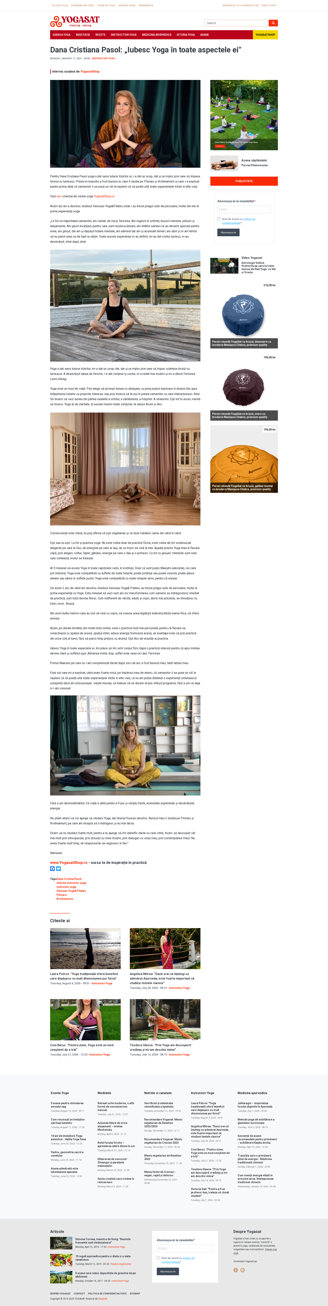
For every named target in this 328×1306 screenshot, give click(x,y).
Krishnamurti (65, 898)
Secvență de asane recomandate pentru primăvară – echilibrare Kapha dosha (257, 1139)
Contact (79, 1293)
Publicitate (269, 5)
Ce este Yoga (60, 5)
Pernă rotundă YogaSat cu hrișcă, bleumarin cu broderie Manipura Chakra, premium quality (241, 343)
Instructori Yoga (123, 34)
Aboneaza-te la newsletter (240, 5)
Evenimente (146, 5)
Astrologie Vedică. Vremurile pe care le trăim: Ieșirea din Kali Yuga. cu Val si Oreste (258, 267)
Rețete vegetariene (121, 1264)
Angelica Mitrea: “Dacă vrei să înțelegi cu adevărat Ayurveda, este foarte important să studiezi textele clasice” (162, 978)
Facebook (235, 1270)
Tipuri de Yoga (106, 5)
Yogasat (123, 21)
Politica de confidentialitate (107, 1293)
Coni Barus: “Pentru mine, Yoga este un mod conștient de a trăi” (210, 1153)
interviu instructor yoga (71, 882)
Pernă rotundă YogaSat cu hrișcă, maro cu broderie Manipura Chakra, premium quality (239, 415)
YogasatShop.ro (104, 196)
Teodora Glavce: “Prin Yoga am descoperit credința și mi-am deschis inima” (209, 1173)
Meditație (83, 34)
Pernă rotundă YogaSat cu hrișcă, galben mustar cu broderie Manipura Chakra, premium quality (242, 487)
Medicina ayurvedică (156, 34)
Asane (204, 34)
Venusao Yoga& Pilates (71, 890)
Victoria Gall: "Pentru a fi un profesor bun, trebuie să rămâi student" (210, 1192)
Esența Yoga (61, 34)
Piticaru (62, 894)
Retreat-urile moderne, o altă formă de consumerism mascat (116, 1107)
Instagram (242, 1270)
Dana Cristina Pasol (69, 878)
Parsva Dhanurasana (254, 165)
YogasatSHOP (265, 34)
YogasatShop (89, 71)
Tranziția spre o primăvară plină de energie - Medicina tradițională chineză (255, 1159)
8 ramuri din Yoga (82, 5)
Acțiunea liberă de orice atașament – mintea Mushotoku (112, 1126)
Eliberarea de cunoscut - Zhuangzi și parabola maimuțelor (113, 1162)
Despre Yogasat (60, 1293)
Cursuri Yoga (127, 5)
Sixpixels (102, 1298)
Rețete (100, 34)
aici (59, 196)
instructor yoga (66, 886)
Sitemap (135, 1293)
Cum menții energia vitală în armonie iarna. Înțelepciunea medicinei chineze (256, 1179)
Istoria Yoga (186, 34)
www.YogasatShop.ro (69, 862)
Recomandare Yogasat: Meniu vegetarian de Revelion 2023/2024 (163, 1123)
